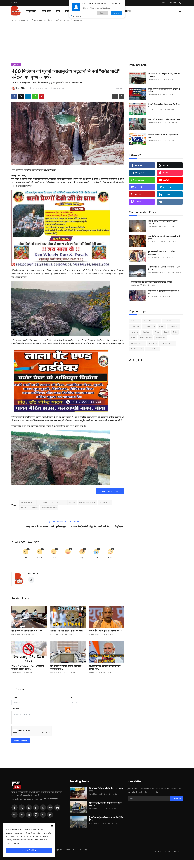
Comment (15, 708)
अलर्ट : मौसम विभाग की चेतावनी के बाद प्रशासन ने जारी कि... (164, 90)
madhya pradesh (27, 502)
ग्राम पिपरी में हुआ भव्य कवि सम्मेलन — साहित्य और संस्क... (164, 237)
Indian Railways (152, 349)
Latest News (174, 326)
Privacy (177, 851)
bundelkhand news (49, 507)
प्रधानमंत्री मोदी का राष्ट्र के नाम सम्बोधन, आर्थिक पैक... (105, 667)
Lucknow (134, 332)
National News (146, 337)
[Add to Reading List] (121, 96)
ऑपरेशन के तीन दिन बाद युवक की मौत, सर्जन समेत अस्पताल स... (164, 74)
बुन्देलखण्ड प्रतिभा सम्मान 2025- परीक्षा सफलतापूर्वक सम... (161, 252)
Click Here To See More (109, 491)
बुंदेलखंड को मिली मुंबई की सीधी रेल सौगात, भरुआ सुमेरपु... (106, 789)
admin (13, 634)
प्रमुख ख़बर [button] (31, 10)
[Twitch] (36, 815)
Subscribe (176, 798)
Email (72, 697)
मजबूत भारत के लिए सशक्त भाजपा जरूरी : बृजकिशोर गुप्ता (46, 526)
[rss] (50, 815)
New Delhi (153, 343)
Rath (175, 332)
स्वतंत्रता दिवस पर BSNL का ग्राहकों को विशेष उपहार (163, 136)
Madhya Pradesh (137, 343)
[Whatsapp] (43, 807)
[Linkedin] (29, 815)
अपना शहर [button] (46, 10)
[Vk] (43, 815)
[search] (180, 10)
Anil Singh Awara (154, 272)
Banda (161, 326)
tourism (72, 502)
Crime (157, 332)
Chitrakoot (135, 321)
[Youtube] (50, 807)
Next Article (75, 522)
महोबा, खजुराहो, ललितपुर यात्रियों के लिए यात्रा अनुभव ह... (105, 804)
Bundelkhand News (151, 321)
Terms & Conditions (162, 851)
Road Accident (136, 349)
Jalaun (133, 337)
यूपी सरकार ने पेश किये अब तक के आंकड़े (26, 630)
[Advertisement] (97, 43)
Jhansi (166, 332)
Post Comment (20, 741)
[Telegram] (14, 815)
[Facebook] (14, 807)
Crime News (160, 337)
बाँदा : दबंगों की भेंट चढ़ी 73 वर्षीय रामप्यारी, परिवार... (164, 119)
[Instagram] (29, 807)
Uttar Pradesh (149, 326)
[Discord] (57, 807)
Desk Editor (33, 573)
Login (164, 2)
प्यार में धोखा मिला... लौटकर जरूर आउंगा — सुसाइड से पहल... (164, 268)
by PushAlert (77, 16)
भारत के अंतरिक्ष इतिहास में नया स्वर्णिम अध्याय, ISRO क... (163, 222)
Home (13, 20)
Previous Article (59, 522)
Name (14, 697)
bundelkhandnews (171, 321)
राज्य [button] (58, 10)
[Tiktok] (36, 807)
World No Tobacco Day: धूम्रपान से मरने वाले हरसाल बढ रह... (27, 667)
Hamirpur (146, 332)
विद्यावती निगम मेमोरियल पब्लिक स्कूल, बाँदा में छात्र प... (164, 105)
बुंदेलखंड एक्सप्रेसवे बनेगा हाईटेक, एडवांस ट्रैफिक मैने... (106, 818)
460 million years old (87, 502)
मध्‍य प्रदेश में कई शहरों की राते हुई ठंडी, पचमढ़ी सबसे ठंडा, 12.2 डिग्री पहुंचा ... (96, 528)
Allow (116, 13)
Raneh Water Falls (58, 502)
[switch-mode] (181, 3)
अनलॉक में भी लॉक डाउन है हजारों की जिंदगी (66, 630)
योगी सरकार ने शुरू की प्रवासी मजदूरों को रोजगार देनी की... (65, 667)
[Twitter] (22, 807)
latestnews (135, 326)
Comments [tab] (20, 689)
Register (173, 2)
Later (102, 13)
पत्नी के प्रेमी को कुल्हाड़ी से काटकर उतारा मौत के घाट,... (163, 292)
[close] (52, 825)
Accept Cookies (29, 850)
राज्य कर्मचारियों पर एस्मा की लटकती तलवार (105, 630)
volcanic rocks (105, 502)
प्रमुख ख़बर (22, 20)
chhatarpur (42, 502)
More (127, 10)
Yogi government (168, 343)
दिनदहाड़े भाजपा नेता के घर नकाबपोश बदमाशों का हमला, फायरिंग (151, 282)
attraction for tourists (29, 507)
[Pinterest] (22, 815)
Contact (14, 2)
